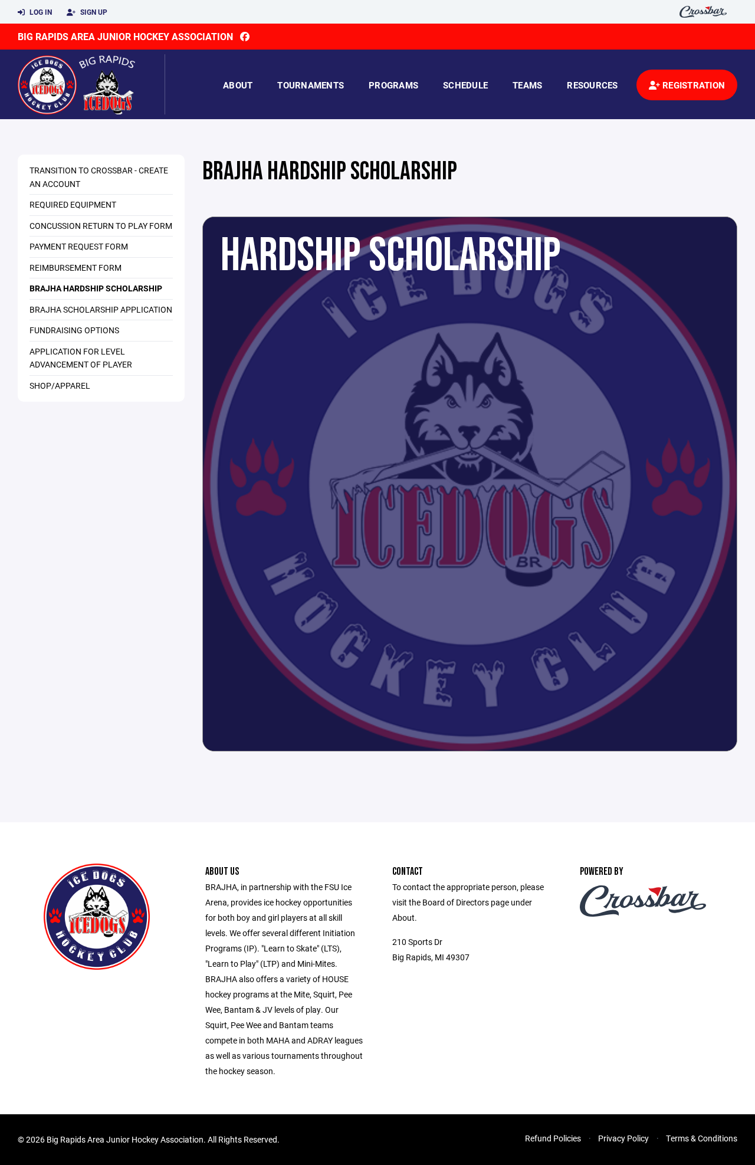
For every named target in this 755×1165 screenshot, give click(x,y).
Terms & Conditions (701, 1138)
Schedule (465, 85)
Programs (393, 85)
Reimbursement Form (75, 267)
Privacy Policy (623, 1138)
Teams (527, 85)
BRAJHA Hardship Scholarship (95, 288)
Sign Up (92, 12)
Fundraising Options (74, 330)
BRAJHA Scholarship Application (100, 309)
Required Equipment (72, 204)
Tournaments (310, 85)
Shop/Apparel (59, 385)
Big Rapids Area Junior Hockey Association (125, 36)
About (237, 85)
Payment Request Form (78, 246)
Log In (40, 12)
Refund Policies (553, 1138)
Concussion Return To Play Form (100, 225)
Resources (592, 85)
